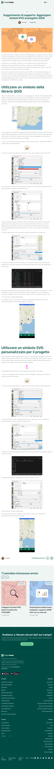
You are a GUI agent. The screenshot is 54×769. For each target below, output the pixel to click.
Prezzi (2, 733)
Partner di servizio (5, 725)
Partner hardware (5, 728)
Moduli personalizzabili (6, 684)
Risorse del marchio (48, 741)
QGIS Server (4, 711)
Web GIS (3, 690)
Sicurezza (32, 758)
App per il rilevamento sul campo (45, 703)
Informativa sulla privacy (12, 758)
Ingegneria (50, 692)
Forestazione (50, 695)
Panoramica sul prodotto (7, 682)
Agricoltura (50, 684)
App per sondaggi (48, 752)
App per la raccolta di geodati (46, 706)
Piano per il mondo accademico (8, 714)
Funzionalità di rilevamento (7, 703)
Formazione (50, 728)
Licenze (27, 758)
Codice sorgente (49, 738)
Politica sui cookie (21, 758)
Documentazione (49, 730)
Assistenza (50, 733)
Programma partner (5, 730)
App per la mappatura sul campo (45, 708)
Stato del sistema (49, 744)
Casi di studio (49, 722)
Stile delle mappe (5, 700)
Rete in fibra (50, 682)
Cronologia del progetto (6, 695)
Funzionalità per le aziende (7, 706)
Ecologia (51, 687)
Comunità (50, 736)
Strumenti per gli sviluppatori (8, 698)
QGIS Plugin (4, 687)
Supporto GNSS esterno (6, 692)
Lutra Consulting (3, 758)
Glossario (50, 749)
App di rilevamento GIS (47, 711)
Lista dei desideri (49, 746)
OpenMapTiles (4, 668)
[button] (46, 2)
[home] (7, 2)
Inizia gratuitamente (6, 708)
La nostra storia (5, 722)
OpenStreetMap (15, 666)
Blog (52, 725)
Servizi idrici (50, 690)
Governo (51, 698)
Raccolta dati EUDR (48, 700)
